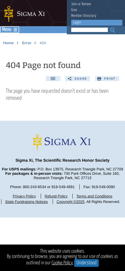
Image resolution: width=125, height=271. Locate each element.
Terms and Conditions (94, 196)
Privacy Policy (24, 196)
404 (43, 43)
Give (74, 10)
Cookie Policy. (63, 263)
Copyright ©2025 (71, 201)
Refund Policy (55, 196)
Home (8, 43)
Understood (86, 263)
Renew (86, 4)
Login (77, 22)
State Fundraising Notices (26, 201)
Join (74, 4)
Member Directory (84, 16)
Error (26, 43)
